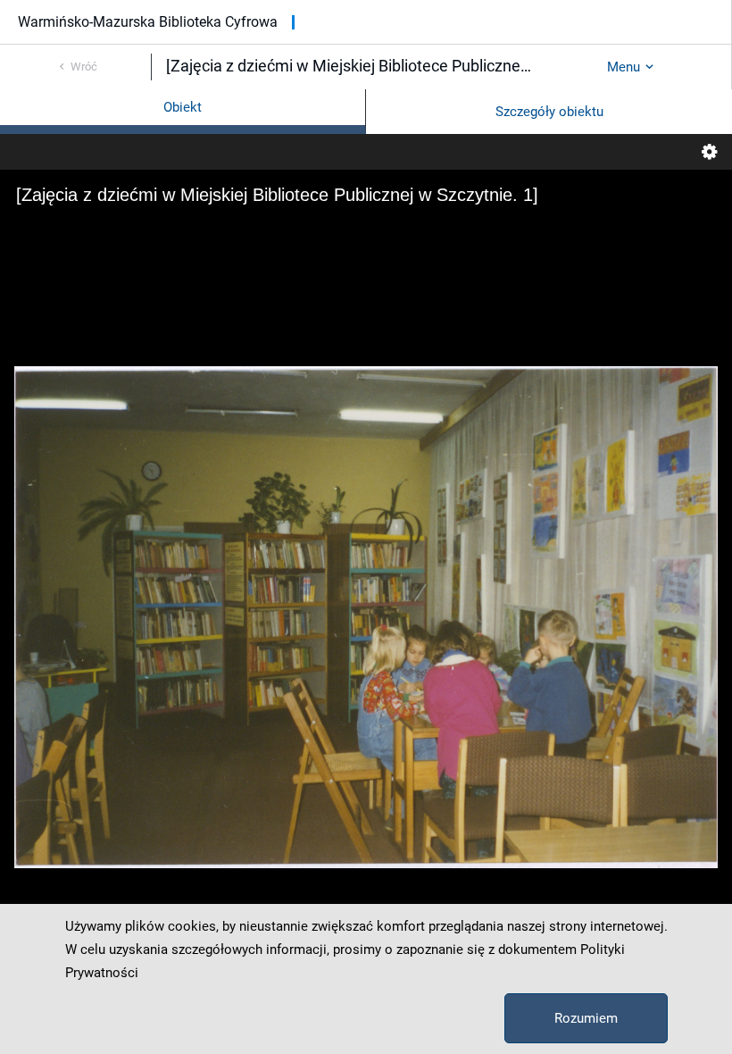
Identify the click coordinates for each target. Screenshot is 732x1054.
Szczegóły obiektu (549, 112)
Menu (623, 67)
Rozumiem (586, 1018)
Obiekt (182, 107)
